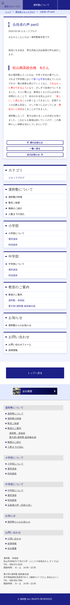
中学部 (34, 14)
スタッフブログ (16, 177)
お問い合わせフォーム (19, 344)
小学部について (16, 233)
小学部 (11, 14)
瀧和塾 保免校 (16, 300)
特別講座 (13, 244)
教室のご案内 (15, 294)
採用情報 (13, 350)
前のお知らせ (36, 142)
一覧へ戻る (35, 148)
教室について (15, 24)
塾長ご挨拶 (14, 202)
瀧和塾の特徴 (15, 197)
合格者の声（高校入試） (20, 505)
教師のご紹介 (15, 208)
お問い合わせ (45, 24)
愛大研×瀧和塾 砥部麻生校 (21, 306)
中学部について (16, 264)
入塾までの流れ (16, 214)
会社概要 (27, 391)
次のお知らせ (33, 154)
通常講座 (13, 239)
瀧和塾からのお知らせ (19, 325)
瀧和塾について (41, 5)
